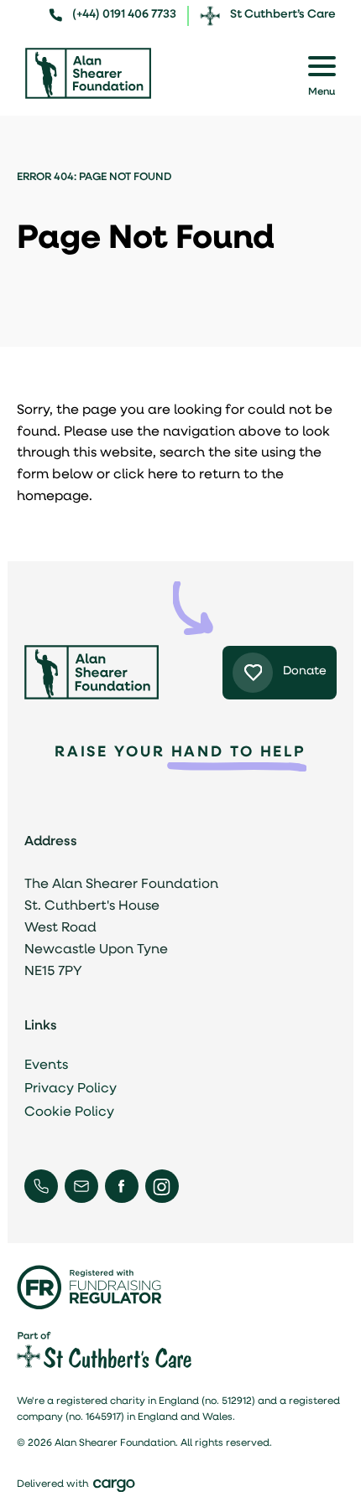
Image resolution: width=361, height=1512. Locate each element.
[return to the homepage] (88, 73)
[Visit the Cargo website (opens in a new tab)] (119, 1485)
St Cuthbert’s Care (283, 14)
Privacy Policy (70, 1089)
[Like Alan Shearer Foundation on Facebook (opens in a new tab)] (121, 1186)
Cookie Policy (69, 1112)
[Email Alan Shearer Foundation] (81, 1186)
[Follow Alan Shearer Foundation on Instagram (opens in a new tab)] (161, 1186)
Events (46, 1065)
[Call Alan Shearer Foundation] (41, 1186)
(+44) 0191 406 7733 (124, 14)
